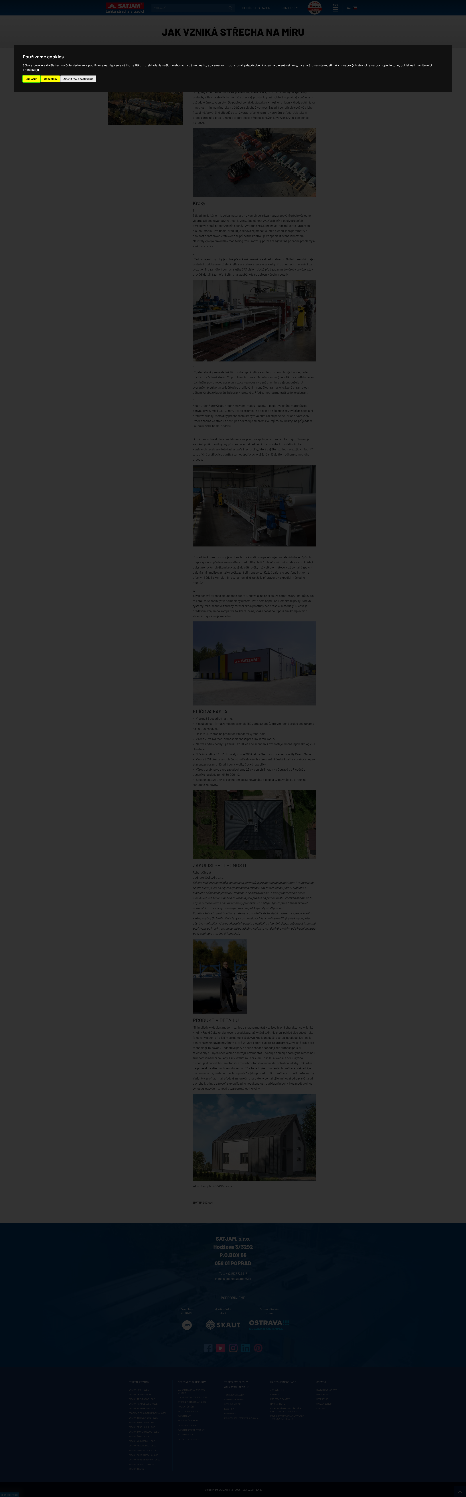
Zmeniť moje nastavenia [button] (78, 78)
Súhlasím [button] (31, 78)
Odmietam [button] (50, 78)
